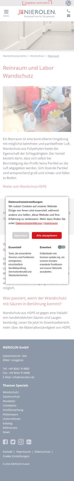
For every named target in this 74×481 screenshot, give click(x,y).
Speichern (20, 235)
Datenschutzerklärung (29, 223)
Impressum (51, 223)
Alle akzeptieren (46, 235)
